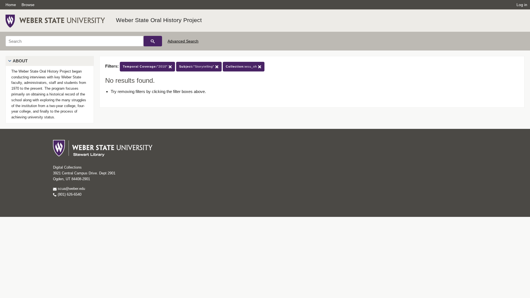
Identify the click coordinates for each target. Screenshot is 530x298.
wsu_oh (242, 66)
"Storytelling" (197, 66)
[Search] (153, 41)
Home (11, 4)
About (20, 60)
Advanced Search (183, 41)
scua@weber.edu (71, 189)
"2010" (146, 66)
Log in (521, 4)
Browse (28, 4)
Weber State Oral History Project (159, 20)
